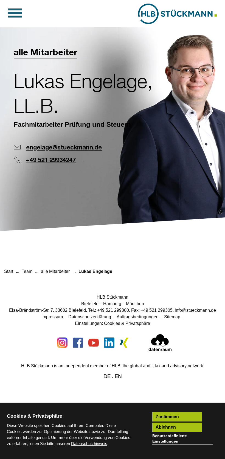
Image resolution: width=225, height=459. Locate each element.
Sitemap (172, 316)
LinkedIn (109, 342)
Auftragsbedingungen (138, 316)
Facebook (78, 342)
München (135, 303)
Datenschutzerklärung (89, 316)
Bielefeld (90, 303)
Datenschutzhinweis (89, 443)
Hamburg (112, 303)
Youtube (93, 342)
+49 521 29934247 (51, 160)
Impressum (52, 316)
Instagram (62, 342)
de (107, 376)
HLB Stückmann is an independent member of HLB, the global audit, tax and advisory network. (112, 365)
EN (118, 376)
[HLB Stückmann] (177, 14)
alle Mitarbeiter (45, 52)
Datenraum (160, 343)
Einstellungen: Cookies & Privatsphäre (112, 323)
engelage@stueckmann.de (64, 148)
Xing (125, 342)
